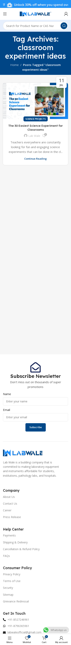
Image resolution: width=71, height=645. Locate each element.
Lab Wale (34, 136)
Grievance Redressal (16, 601)
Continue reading (35, 158)
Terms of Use (12, 581)
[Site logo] (35, 13)
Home (14, 65)
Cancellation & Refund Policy (21, 549)
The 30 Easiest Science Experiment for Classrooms (35, 127)
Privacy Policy (11, 574)
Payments (9, 535)
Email (6, 410)
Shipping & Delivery (15, 542)
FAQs (6, 556)
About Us (9, 497)
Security (8, 588)
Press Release (12, 517)
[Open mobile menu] (5, 14)
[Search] (64, 25)
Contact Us (10, 503)
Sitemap (8, 594)
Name (7, 394)
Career (7, 510)
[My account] (66, 14)
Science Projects (35, 119)
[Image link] (22, 452)
